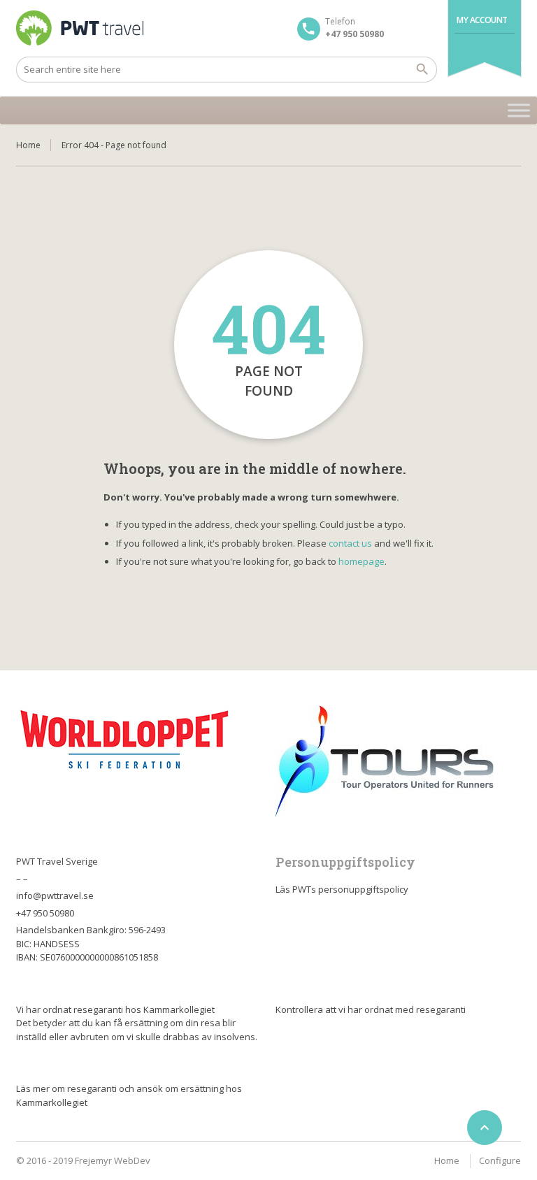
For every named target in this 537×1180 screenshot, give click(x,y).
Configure (500, 1160)
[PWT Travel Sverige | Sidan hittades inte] (79, 27)
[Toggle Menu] (519, 110)
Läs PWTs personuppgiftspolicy (341, 889)
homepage (361, 561)
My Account (482, 20)
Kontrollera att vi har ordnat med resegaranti (370, 1009)
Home (28, 145)
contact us (350, 543)
